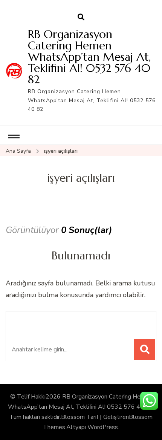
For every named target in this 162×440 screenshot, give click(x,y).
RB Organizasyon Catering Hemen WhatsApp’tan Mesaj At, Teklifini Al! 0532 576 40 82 (89, 56)
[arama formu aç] (81, 17)
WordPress (102, 427)
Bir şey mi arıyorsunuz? (63, 321)
